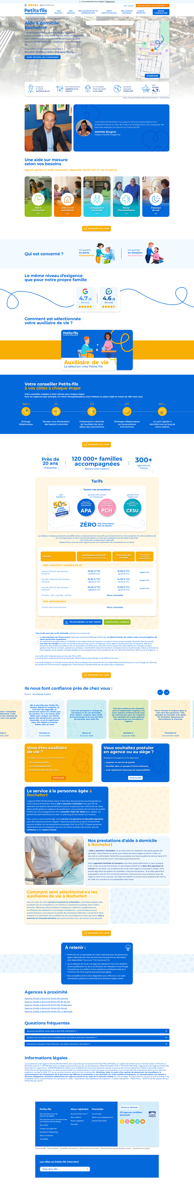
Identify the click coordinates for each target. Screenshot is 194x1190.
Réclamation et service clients (89, 1148)
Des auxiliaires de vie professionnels (88, 12)
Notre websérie (77, 1121)
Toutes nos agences (48, 1128)
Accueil (27, 19)
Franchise (97, 1109)
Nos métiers (76, 1117)
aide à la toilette (125, 877)
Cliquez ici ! (110, 2)
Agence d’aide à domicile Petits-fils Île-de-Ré (47, 1002)
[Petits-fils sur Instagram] (137, 1121)
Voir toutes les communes (42, 57)
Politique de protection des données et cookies (116, 1148)
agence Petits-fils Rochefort (41, 801)
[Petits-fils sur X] (127, 1121)
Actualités (44, 1139)
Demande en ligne (98, 228)
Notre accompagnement (102, 1117)
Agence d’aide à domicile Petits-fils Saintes (46, 998)
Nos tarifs (44, 1125)
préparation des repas (123, 879)
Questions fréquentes (49, 1132)
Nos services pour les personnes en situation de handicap (53, 1120)
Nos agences (71, 12)
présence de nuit (155, 877)
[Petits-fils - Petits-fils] (36, 11)
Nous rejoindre (79, 1109)
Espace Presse (129, 1107)
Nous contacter (161, 12)
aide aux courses (99, 879)
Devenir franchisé (99, 1121)
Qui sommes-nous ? (79, 1114)
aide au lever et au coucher (101, 877)
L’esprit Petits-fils (140, 12)
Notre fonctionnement (109, 12)
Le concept (96, 1114)
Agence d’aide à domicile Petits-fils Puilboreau (48, 1005)
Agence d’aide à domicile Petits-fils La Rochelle (48, 1011)
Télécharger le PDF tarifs (85, 622)
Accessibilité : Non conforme (69, 1148)
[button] (160, 692)
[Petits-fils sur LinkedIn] (132, 1121)
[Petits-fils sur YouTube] (142, 1121)
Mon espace (129, 6)
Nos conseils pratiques (126, 12)
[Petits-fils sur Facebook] (122, 1121)
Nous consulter (115, 595)
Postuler (58, 778)
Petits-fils (45, 1109)
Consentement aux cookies (141, 1148)
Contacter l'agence (117, 622)
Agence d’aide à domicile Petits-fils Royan (46, 1008)
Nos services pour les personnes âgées (49, 1115)
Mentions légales (52, 1148)
